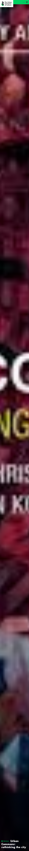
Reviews (6, 841)
